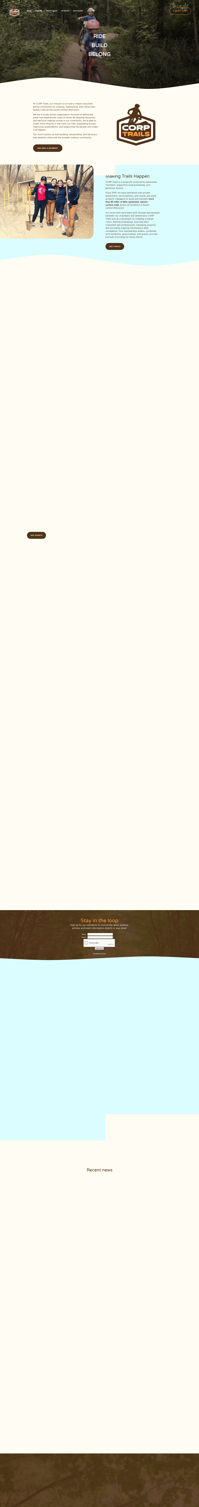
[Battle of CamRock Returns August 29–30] (75, 1196)
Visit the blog (99, 1226)
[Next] (104, 857)
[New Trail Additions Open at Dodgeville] (118, 1216)
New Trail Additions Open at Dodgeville (118, 1220)
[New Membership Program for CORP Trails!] (111, 1185)
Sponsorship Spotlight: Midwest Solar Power (76, 1220)
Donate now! (180, 11)
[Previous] (95, 857)
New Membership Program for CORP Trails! (111, 1189)
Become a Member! (48, 148)
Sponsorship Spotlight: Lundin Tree (71, 1189)
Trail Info (38, 11)
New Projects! (51, 11)
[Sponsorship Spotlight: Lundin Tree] (71, 1185)
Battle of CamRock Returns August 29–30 (75, 1199)
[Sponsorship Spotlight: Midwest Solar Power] (76, 1216)
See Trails (115, 246)
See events (36, 535)
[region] (99, 837)
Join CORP (91, 11)
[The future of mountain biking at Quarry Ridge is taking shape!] (85, 1206)
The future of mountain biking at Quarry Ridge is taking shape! (85, 1209)
